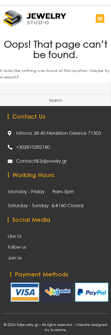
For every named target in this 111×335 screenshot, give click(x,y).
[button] (100, 18)
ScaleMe (58, 329)
